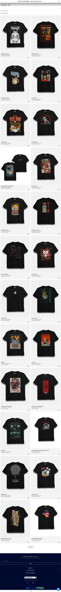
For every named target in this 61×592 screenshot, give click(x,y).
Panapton (37, 452)
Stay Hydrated (34, 141)
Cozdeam (37, 496)
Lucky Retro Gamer (35, 230)
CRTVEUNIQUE (8, 188)
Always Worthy (34, 494)
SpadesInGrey (8, 496)
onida (37, 408)
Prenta (5, 5)
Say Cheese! (34, 97)
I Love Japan (34, 185)
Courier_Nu (7, 452)
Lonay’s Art (38, 320)
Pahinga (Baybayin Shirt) (36, 538)
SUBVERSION (4, 494)
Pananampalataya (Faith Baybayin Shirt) (40, 450)
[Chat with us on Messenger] (58, 589)
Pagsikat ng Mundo (5, 53)
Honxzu (6, 408)
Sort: (1, 10)
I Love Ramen (4, 141)
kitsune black (34, 274)
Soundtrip (3, 450)
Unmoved (33, 362)
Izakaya (2, 362)
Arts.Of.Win (38, 232)
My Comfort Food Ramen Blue (7, 185)
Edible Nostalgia (34, 53)
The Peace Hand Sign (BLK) (37, 406)
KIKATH (6, 232)
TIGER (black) (4, 318)
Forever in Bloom (4, 274)
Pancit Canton (34, 318)
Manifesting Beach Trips (6, 538)
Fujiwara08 (38, 188)
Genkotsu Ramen (4, 230)
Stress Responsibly (5, 97)
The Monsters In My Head (6, 406)
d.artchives (7, 276)
